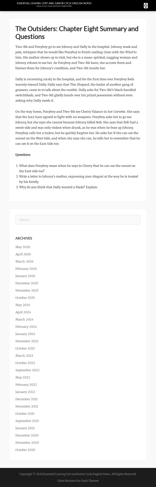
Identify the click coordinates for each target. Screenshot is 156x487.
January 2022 (25, 392)
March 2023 (24, 356)
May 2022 (22, 377)
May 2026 (22, 247)
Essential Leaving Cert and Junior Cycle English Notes (54, 3)
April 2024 (23, 312)
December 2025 (26, 283)
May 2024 (22, 305)
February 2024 (26, 327)
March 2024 (24, 319)
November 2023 (26, 341)
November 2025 (26, 290)
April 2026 (23, 254)
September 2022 (27, 370)
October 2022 (25, 363)
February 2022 (26, 385)
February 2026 (26, 269)
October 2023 (25, 348)
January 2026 (25, 276)
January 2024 (25, 334)
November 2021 (26, 406)
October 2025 (25, 298)
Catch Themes (90, 480)
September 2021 (27, 421)
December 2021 (26, 399)
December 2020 (26, 435)
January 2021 (25, 428)
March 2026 (24, 261)
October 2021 (24, 413)
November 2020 (27, 442)
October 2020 (25, 450)
